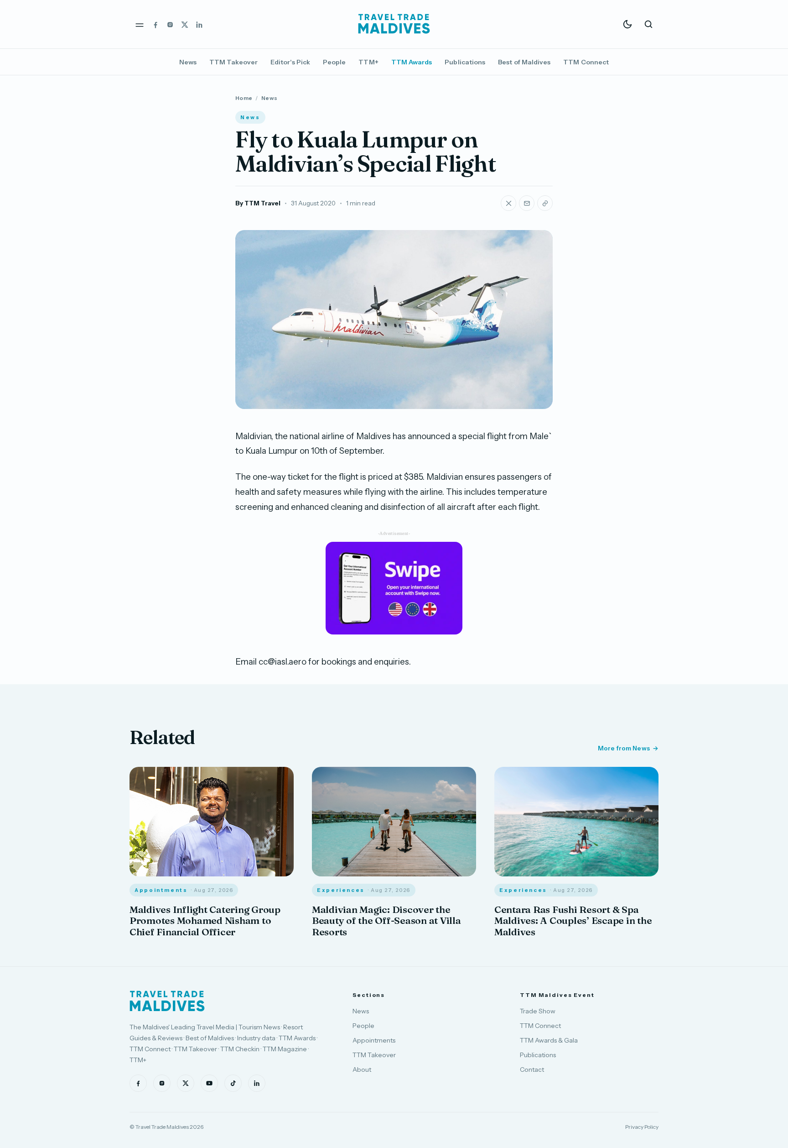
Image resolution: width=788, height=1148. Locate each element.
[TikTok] (233, 1083)
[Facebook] (155, 24)
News (188, 62)
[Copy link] (545, 203)
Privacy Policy (641, 1126)
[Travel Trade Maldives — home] (394, 24)
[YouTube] (209, 1083)
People (334, 62)
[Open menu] (140, 24)
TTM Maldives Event (557, 994)
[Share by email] (526, 203)
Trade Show (537, 1011)
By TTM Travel (257, 203)
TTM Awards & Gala (549, 1040)
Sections (369, 994)
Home (243, 97)
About (362, 1069)
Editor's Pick (290, 62)
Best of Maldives (524, 62)
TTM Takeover (233, 62)
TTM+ (368, 62)
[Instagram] (170, 24)
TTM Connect (586, 62)
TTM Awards (411, 62)
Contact (532, 1069)
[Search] (648, 24)
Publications (465, 62)
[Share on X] (508, 203)
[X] (185, 24)
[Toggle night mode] (627, 24)
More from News (624, 748)
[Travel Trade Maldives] (167, 1001)
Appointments (374, 1040)
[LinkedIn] (199, 24)
